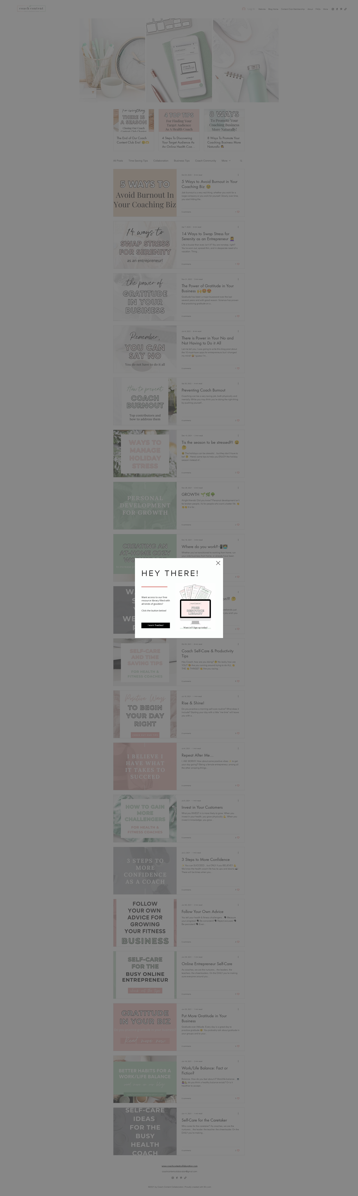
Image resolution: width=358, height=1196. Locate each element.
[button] (218, 563)
